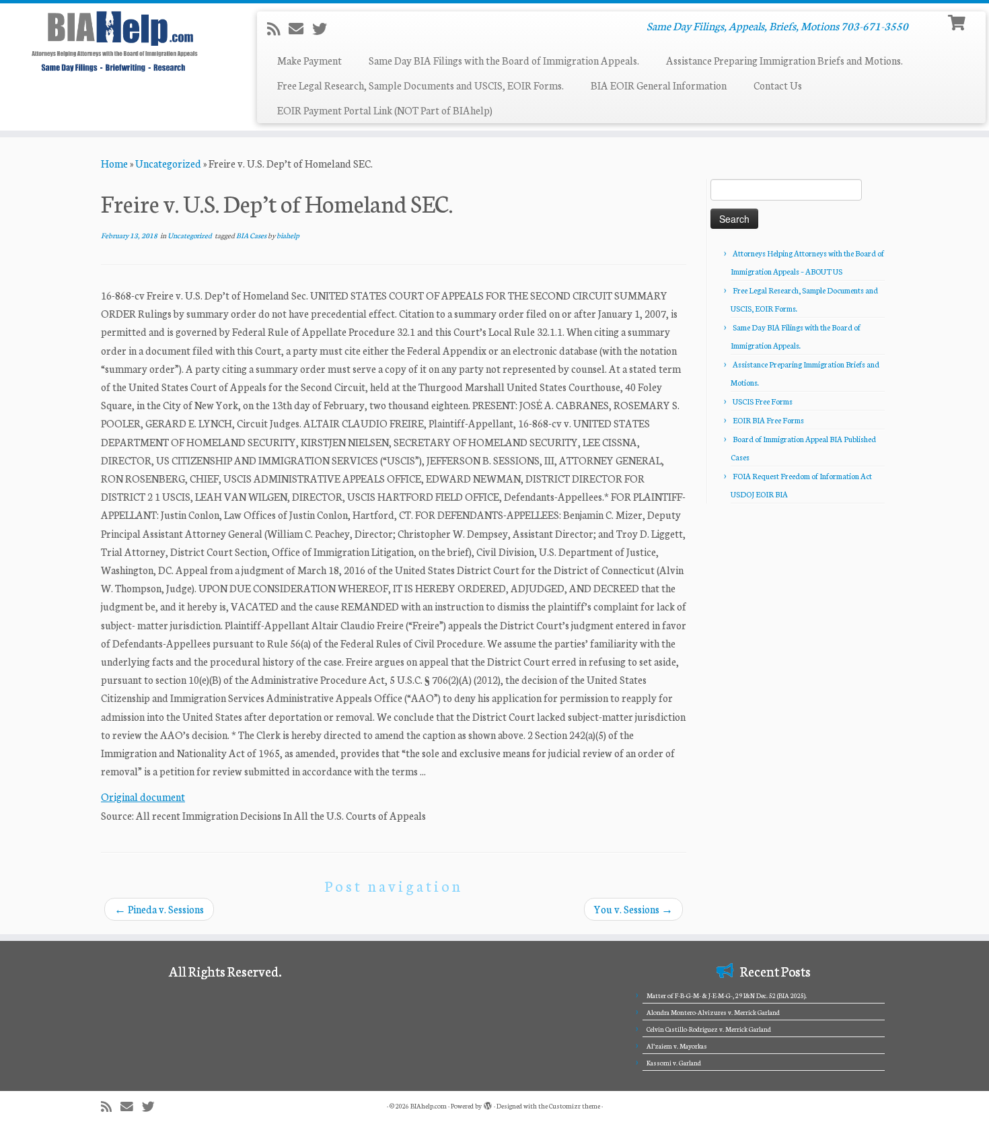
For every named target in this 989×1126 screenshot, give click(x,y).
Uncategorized (168, 163)
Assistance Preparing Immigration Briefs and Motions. (784, 60)
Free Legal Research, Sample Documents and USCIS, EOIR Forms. (420, 85)
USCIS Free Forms (763, 401)
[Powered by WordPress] (487, 1103)
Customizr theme (574, 1106)
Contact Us (778, 85)
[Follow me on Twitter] (324, 28)
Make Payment (309, 60)
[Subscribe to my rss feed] (278, 28)
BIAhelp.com (428, 1106)
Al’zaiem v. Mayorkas (677, 1046)
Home (114, 163)
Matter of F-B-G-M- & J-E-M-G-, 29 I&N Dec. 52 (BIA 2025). (727, 995)
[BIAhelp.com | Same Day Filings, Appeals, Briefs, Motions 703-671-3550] (114, 41)
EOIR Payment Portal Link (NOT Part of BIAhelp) (384, 110)
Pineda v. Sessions (159, 909)
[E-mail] (300, 28)
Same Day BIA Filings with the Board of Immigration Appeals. (504, 60)
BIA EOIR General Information (659, 85)
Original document (143, 796)
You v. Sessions (633, 909)
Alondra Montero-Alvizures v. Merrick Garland (713, 1012)
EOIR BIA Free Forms (768, 420)
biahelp (288, 235)
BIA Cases (252, 235)
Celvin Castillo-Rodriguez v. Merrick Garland (709, 1029)
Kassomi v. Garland (674, 1062)
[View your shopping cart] (958, 21)
